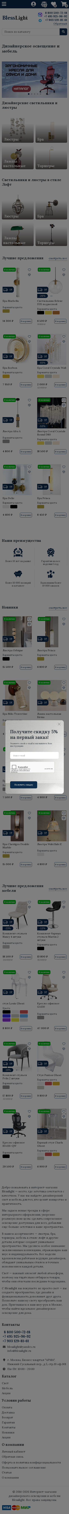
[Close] (59, 724)
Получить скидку (23, 784)
